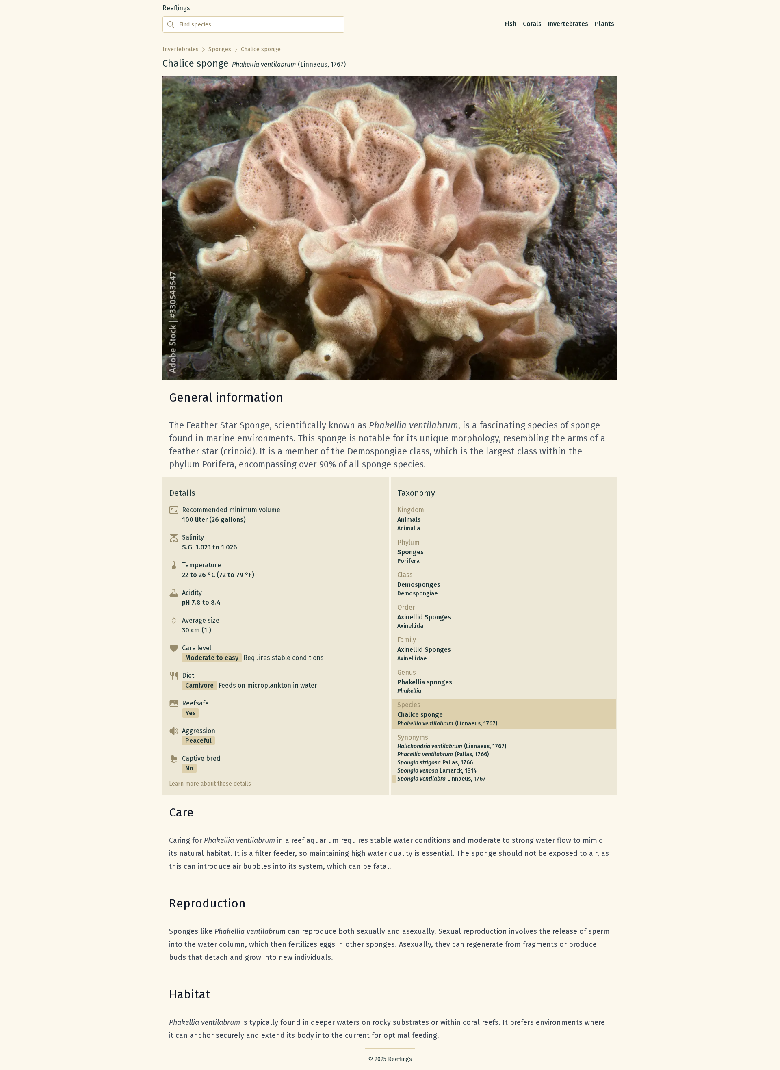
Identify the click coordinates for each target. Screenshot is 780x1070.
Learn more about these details (210, 783)
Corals (532, 24)
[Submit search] (170, 24)
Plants (604, 24)
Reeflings (176, 8)
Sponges (219, 49)
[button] (276, 515)
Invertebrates (568, 24)
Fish (510, 24)
